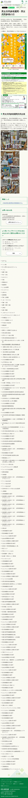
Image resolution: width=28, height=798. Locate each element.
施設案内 (4, 284)
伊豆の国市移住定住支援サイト (9, 338)
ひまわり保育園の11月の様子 (9, 624)
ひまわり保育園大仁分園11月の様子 (10, 627)
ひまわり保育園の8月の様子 (8, 543)
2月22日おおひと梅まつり (8, 685)
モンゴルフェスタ (6, 558)
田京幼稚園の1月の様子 (7, 665)
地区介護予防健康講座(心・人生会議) (11, 637)
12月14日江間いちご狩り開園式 (9, 401)
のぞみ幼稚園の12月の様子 (8, 403)
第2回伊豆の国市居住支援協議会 (9, 748)
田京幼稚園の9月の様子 (7, 563)
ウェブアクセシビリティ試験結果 (10, 467)
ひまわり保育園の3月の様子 (8, 728)
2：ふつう (15, 242)
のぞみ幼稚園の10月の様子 (8, 376)
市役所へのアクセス (4, 785)
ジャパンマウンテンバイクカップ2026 (11, 708)
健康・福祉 (4, 272)
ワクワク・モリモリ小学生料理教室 (10, 759)
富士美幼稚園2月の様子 (7, 702)
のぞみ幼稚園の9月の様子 (8, 373)
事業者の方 (4, 282)
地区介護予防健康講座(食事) (9, 601)
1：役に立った (6, 242)
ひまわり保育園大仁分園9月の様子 (10, 576)
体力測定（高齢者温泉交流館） (9, 611)
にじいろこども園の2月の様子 (9, 692)
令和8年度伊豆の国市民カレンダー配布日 (12, 584)
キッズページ (5, 289)
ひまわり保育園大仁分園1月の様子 (10, 680)
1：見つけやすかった (8, 248)
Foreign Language (6, 322)
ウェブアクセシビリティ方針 (6, 781)
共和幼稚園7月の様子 (7, 530)
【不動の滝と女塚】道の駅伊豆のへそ (11, 357)
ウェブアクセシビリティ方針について (11, 315)
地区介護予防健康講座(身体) (9, 639)
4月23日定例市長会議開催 (8, 443)
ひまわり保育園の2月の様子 (8, 700)
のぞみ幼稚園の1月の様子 (8, 412)
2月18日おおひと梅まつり (8, 433)
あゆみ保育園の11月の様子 (8, 616)
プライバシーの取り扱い (8, 464)
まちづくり (4, 277)
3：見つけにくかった (8, 249)
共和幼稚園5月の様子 (7, 493)
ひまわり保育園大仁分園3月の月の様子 (11, 725)
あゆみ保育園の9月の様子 (8, 566)
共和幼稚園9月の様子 (7, 561)
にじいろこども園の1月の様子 (9, 670)
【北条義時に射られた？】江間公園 (10, 349)
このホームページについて (8, 312)
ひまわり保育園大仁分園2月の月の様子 (11, 697)
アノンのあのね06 (6, 483)
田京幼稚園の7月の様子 (7, 452)
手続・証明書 (5, 297)
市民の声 (4, 528)
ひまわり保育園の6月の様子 (8, 761)
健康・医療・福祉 (6, 305)
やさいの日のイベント (7, 753)
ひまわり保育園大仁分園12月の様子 (10, 649)
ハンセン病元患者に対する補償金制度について (13, 751)
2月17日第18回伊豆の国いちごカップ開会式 (12, 431)
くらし (3, 269)
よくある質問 (5, 287)
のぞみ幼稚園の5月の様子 (8, 359)
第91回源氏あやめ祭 (7, 741)
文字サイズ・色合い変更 (8, 335)
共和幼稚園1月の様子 (7, 675)
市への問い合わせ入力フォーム (9, 267)
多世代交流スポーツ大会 (8, 596)
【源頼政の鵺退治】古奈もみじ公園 (10, 354)
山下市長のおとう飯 (7, 362)
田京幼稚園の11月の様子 (8, 614)
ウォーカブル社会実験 (7, 469)
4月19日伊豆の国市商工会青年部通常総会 (12, 441)
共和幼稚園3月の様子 (7, 715)
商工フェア (4, 548)
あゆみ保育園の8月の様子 (8, 538)
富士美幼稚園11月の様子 (8, 629)
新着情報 (4, 295)
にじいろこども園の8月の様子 (9, 536)
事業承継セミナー (6, 457)
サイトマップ (5, 327)
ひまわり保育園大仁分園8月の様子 (10, 541)
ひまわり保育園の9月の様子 (8, 573)
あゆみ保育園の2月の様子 (8, 695)
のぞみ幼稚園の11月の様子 (8, 385)
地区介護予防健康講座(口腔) (9, 634)
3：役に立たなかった (8, 243)
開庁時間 (21, 783)
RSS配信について (6, 317)
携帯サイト (15, 783)
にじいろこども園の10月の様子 (9, 589)
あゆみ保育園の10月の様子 (8, 594)
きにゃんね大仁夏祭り (7, 743)
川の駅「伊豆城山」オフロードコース (11, 382)
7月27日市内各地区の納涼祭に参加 (10, 455)
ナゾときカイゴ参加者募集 (8, 710)
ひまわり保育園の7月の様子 (8, 764)
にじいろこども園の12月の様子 (9, 644)
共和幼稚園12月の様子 (7, 662)
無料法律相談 (5, 472)
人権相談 (4, 491)
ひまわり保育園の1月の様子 (8, 677)
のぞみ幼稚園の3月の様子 (8, 438)
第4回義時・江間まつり (7, 553)
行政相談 (4, 474)
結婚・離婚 (4, 310)
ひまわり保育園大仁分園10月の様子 (10, 604)
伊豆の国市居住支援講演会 (8, 581)
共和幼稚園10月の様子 (7, 586)
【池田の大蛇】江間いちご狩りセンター (11, 347)
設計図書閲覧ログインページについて (11, 769)
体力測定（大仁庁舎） (7, 606)
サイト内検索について (7, 320)
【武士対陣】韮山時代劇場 (8, 352)
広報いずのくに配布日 (7, 705)
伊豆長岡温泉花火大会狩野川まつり (10, 746)
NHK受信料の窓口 (6, 446)
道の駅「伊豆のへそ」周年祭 (9, 556)
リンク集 (4, 264)
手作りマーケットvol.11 (7, 551)
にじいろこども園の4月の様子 (9, 734)
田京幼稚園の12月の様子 (8, 642)
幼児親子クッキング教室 (8, 756)
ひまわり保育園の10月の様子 (9, 609)
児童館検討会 (5, 766)
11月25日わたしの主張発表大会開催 (10, 398)
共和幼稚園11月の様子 (7, 619)
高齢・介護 (4, 302)
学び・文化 (4, 274)
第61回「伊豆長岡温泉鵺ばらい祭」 (10, 546)
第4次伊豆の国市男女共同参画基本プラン (13, 203)
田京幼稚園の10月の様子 (8, 591)
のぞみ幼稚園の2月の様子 (8, 436)
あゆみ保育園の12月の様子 (8, 657)
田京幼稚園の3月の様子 (7, 713)
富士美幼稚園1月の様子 (7, 672)
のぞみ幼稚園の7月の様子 (8, 371)
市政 (3, 279)
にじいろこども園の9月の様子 (9, 568)
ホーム (2, 4)
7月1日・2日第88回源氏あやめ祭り (10, 368)
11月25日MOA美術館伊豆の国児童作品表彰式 (13, 392)
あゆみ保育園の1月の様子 (8, 667)
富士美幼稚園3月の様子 (7, 718)
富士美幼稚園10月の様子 (8, 599)
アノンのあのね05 (6, 481)
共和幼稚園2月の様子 (7, 682)
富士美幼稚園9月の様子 (7, 571)
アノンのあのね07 (6, 486)
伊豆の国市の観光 (6, 332)
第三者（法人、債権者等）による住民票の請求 (13, 659)
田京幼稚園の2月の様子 (7, 687)
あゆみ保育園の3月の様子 (8, 723)
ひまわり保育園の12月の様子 (9, 647)
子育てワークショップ (7, 652)
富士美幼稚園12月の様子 (8, 654)
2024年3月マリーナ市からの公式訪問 (11, 488)
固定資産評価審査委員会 (8, 406)
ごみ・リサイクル (6, 300)
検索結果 (4, 325)
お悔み (3, 307)
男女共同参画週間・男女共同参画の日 (11, 344)
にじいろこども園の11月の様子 (9, 622)
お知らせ (4, 292)
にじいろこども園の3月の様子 (9, 720)
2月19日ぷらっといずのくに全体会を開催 (12, 690)
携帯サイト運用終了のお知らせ (9, 330)
